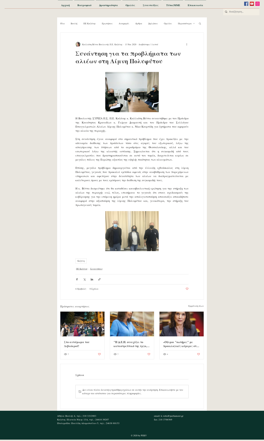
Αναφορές (124, 23)
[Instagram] (257, 4)
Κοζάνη (81, 260)
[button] (199, 23)
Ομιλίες (168, 23)
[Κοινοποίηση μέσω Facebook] (76, 279)
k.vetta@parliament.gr (172, 415)
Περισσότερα (185, 23)
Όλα (62, 23)
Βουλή (74, 23)
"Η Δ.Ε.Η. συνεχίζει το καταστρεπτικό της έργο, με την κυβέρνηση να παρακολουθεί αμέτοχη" (130, 344)
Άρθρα (138, 23)
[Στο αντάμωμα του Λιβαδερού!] (82, 324)
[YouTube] (252, 4)
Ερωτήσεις (107, 23)
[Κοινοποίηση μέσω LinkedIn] (91, 279)
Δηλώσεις (153, 23)
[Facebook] (246, 4)
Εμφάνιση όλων (196, 305)
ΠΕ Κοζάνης (89, 23)
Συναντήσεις (96, 268)
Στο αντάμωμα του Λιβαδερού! (76, 344)
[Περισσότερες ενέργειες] (187, 44)
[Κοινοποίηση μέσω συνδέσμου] (99, 279)
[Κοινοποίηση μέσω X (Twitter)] (84, 279)
